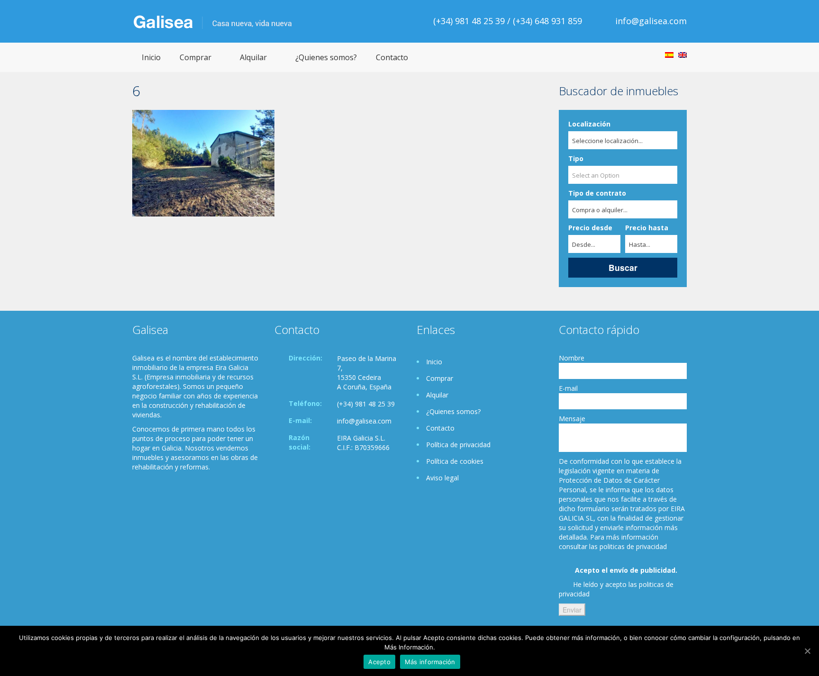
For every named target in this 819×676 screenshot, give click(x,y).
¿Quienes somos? (326, 57)
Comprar (195, 57)
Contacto (392, 57)
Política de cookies (454, 461)
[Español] (669, 55)
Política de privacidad (458, 444)
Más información (430, 662)
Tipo (575, 158)
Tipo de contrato (597, 193)
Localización (589, 123)
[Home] (212, 21)
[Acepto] (807, 651)
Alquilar (253, 57)
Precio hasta (646, 227)
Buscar (623, 267)
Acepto (379, 662)
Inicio (151, 57)
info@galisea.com (651, 21)
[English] (682, 55)
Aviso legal (442, 477)
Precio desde (590, 227)
